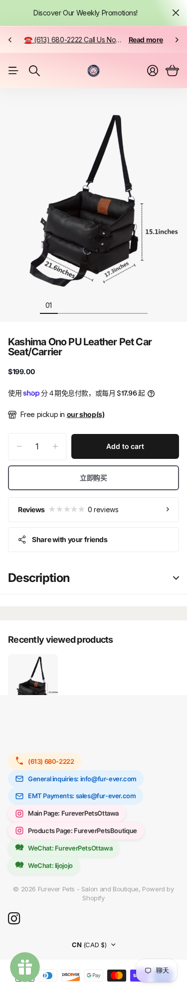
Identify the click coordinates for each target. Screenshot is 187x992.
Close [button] (175, 13)
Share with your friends (69, 539)
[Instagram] (14, 919)
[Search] (34, 71)
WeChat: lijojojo (50, 865)
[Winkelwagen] (172, 71)
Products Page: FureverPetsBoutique (82, 831)
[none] (10, 39)
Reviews (68, 509)
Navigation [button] (13, 71)
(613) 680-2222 (51, 761)
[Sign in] (152, 71)
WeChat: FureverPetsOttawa (70, 848)
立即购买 (93, 477)
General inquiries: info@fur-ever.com (82, 779)
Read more (146, 39)
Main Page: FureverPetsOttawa (73, 813)
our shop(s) (86, 414)
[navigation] (67, 305)
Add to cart (125, 446)
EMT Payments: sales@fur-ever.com (82, 796)
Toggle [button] (176, 578)
